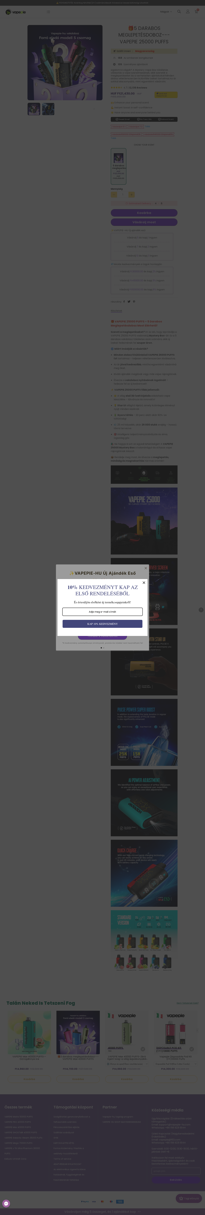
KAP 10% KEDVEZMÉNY (102, 624)
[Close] (144, 582)
